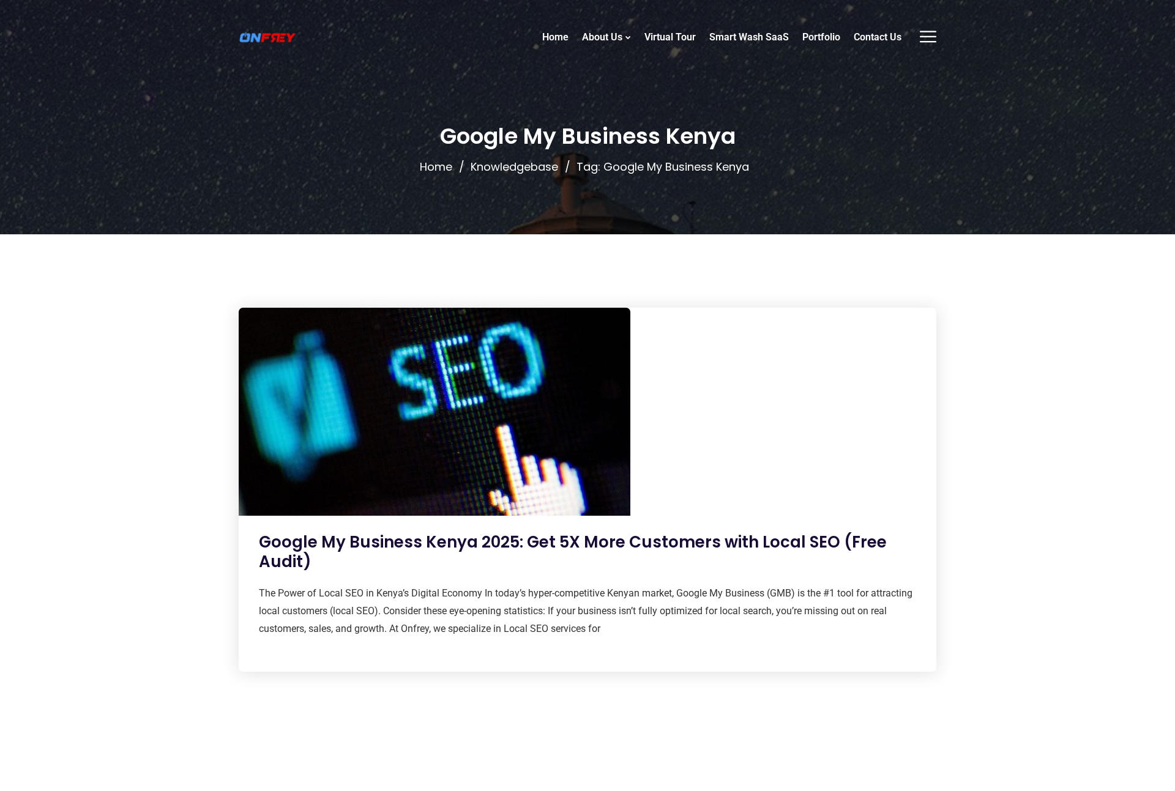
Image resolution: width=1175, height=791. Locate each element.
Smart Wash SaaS (749, 37)
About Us (602, 37)
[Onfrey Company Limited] (267, 37)
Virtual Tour (670, 37)
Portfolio (821, 37)
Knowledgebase (514, 166)
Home (555, 37)
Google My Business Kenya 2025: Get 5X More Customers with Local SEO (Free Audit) (573, 552)
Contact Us (877, 37)
